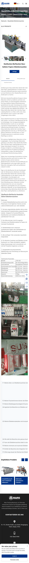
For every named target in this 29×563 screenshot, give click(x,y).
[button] (23, 459)
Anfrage (14, 71)
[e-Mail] (27, 283)
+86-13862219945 (14, 536)
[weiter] (25, 58)
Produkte (9, 14)
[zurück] (2, 58)
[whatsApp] (27, 279)
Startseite (3, 14)
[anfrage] (27, 287)
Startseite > (4, 21)
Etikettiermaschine (17, 14)
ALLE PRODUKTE (6, 26)
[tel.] (27, 275)
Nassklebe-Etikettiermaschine (16, 21)
